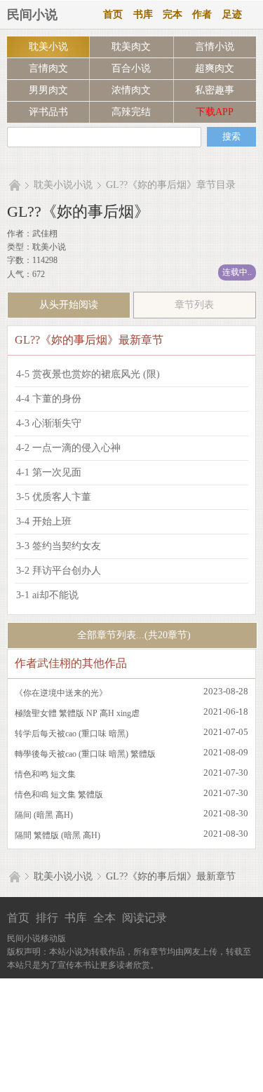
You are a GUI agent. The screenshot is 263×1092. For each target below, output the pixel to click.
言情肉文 (48, 68)
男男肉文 (48, 90)
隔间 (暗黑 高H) (44, 815)
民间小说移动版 (36, 938)
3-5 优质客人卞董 (53, 497)
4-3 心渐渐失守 (48, 423)
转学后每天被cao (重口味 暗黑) (71, 734)
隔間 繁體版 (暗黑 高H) (57, 835)
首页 (113, 14)
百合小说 (131, 68)
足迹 (232, 14)
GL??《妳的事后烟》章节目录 (171, 185)
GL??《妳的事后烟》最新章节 (171, 876)
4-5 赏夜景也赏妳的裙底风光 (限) (88, 374)
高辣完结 (131, 112)
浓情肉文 (131, 90)
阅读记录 (144, 918)
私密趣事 (214, 90)
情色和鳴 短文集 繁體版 (59, 795)
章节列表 (194, 304)
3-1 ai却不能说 (47, 595)
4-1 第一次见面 (48, 472)
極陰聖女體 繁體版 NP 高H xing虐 (77, 713)
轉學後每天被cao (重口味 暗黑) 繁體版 (85, 754)
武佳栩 (45, 233)
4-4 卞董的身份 (48, 398)
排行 (47, 918)
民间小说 (32, 15)
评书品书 (48, 112)
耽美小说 (48, 46)
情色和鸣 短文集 (45, 774)
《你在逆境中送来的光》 (61, 693)
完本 (172, 14)
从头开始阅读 (68, 304)
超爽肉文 (214, 68)
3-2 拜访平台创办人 (58, 570)
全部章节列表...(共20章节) (132, 635)
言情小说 (214, 46)
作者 (202, 14)
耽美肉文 (131, 46)
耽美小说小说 (63, 185)
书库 (143, 14)
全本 (104, 918)
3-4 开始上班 (44, 521)
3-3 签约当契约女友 (58, 546)
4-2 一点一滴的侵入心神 (68, 448)
